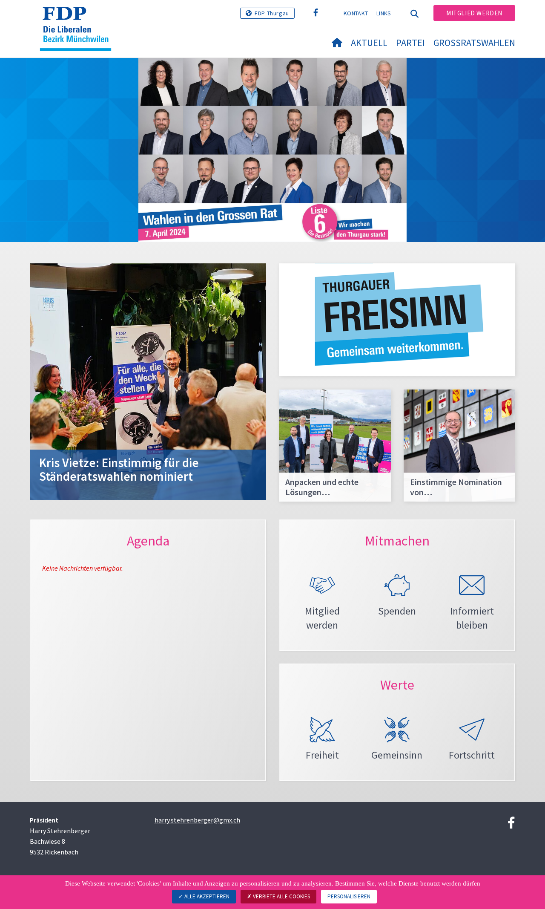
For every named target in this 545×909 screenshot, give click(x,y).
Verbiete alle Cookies (281, 896)
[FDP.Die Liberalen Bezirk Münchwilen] (79, 17)
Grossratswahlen (474, 43)
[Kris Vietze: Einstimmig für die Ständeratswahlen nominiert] (148, 380)
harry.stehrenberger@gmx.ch (197, 820)
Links (383, 13)
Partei (410, 43)
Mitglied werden (474, 13)
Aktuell (369, 43)
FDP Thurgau (272, 13)
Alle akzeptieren (206, 896)
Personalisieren (348, 896)
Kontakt (356, 13)
